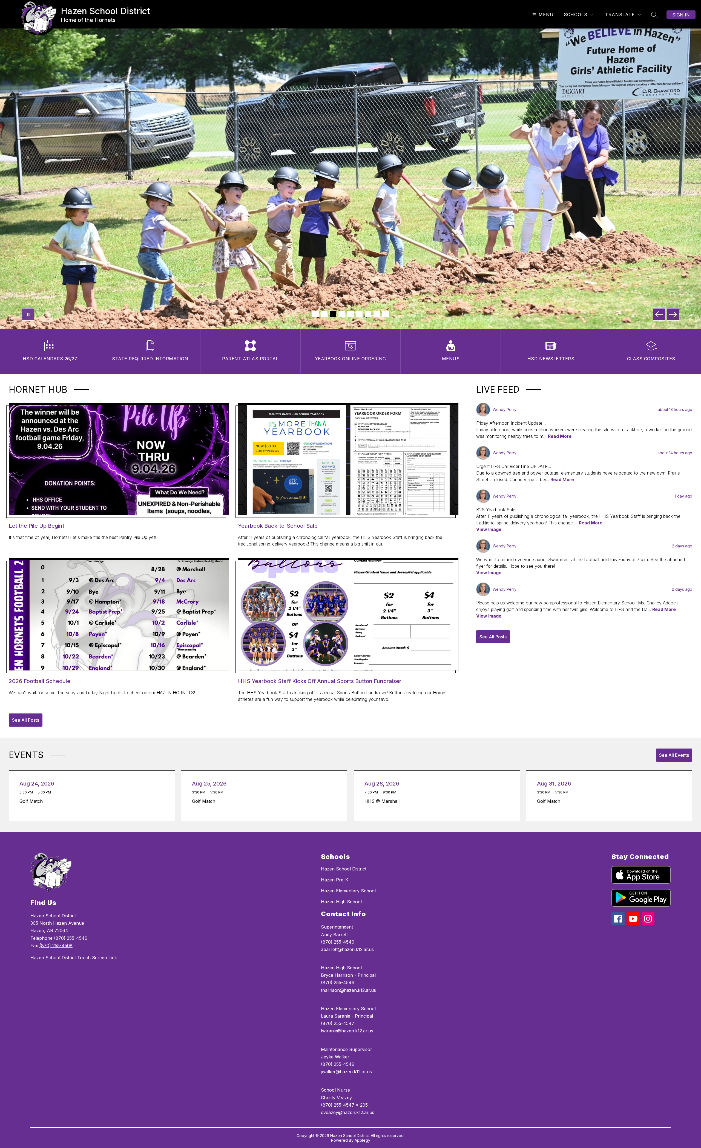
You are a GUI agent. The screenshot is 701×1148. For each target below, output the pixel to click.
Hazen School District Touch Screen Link (73, 957)
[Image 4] (341, 314)
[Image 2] (324, 314)
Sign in (681, 15)
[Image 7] (368, 314)
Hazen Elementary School (348, 890)
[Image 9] (385, 314)
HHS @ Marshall (383, 801)
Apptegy (362, 1140)
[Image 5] (350, 314)
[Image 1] (315, 314)
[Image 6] (359, 314)
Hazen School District (343, 869)
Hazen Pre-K (334, 880)
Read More (559, 436)
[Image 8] (377, 314)
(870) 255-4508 (56, 945)
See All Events (674, 755)
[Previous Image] (659, 314)
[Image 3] (333, 314)
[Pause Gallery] (28, 314)
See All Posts (25, 720)
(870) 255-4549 (70, 938)
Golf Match (32, 801)
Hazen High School (341, 901)
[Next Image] (673, 314)
